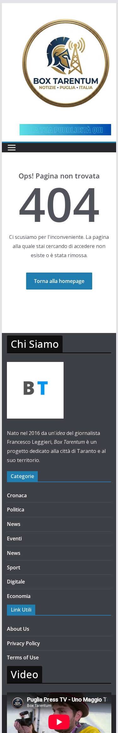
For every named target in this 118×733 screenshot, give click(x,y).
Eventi (14, 538)
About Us (18, 628)
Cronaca (17, 495)
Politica (15, 509)
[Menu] (11, 147)
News (13, 524)
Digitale (16, 581)
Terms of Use (23, 657)
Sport (13, 567)
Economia (19, 596)
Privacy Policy (23, 643)
